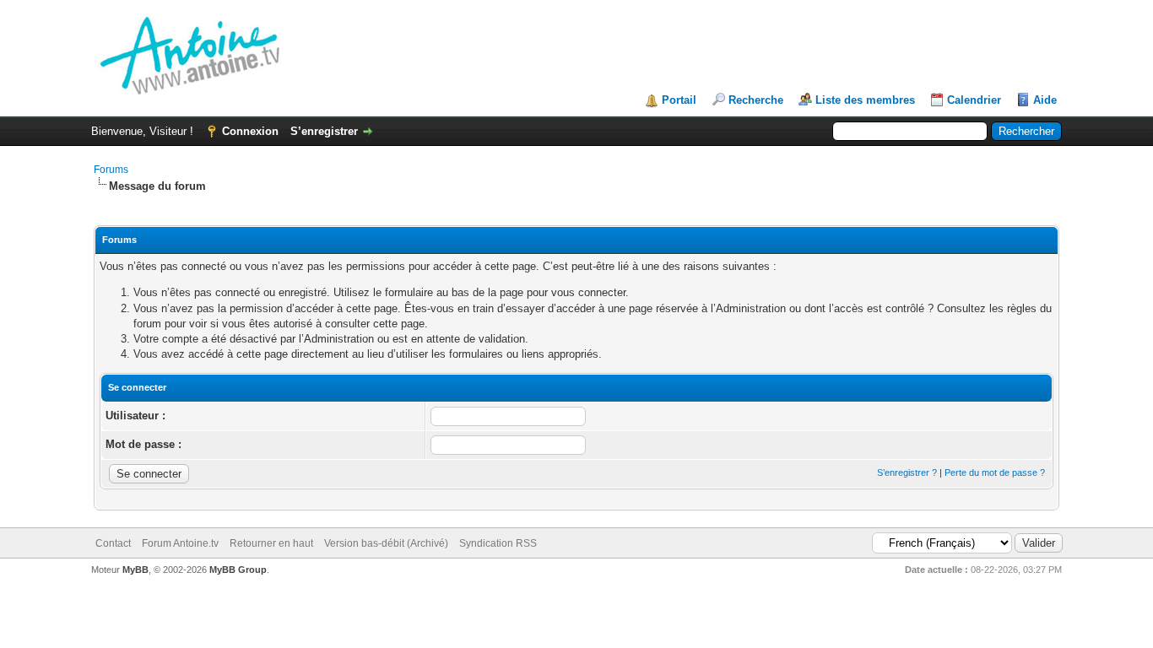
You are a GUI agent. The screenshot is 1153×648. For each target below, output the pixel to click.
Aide (1045, 100)
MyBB (135, 569)
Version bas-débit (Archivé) (386, 543)
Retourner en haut (271, 543)
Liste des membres (865, 100)
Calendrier (974, 100)
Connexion (250, 131)
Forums (111, 170)
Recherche (755, 100)
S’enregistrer (324, 131)
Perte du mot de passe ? (995, 472)
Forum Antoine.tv (180, 543)
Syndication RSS (498, 543)
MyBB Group (238, 569)
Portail (679, 100)
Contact (113, 543)
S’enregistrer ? (907, 472)
